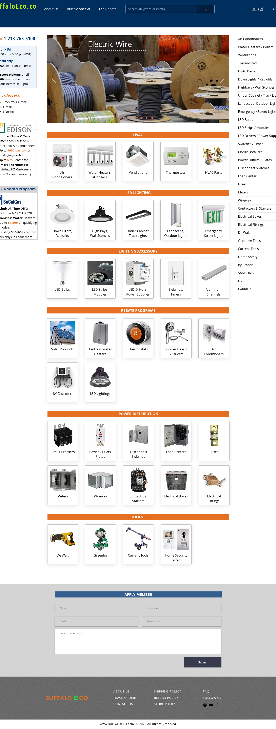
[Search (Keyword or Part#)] (205, 9)
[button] (138, 135)
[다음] (222, 79)
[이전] (54, 79)
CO (83, 698)
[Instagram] (205, 705)
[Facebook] (217, 705)
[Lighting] (124, 118)
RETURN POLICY (166, 698)
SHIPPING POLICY (167, 691)
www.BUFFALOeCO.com (117, 724)
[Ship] (136, 118)
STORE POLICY (165, 704)
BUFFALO (59, 698)
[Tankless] (141, 118)
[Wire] (130, 118)
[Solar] (146, 118)
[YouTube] (211, 705)
